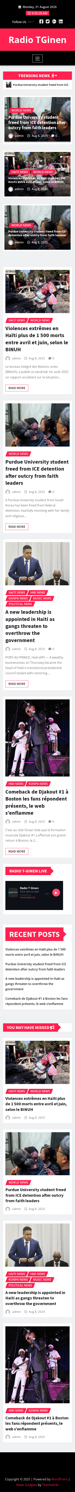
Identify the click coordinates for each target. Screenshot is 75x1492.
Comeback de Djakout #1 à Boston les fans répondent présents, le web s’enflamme (36, 802)
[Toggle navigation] (37, 58)
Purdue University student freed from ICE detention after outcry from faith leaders (37, 233)
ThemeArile (50, 1485)
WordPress (59, 1479)
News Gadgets (26, 1485)
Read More (16, 388)
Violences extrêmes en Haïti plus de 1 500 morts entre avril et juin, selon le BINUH (36, 180)
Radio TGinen (37, 40)
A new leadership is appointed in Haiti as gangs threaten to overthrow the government (36, 122)
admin (19, 136)
